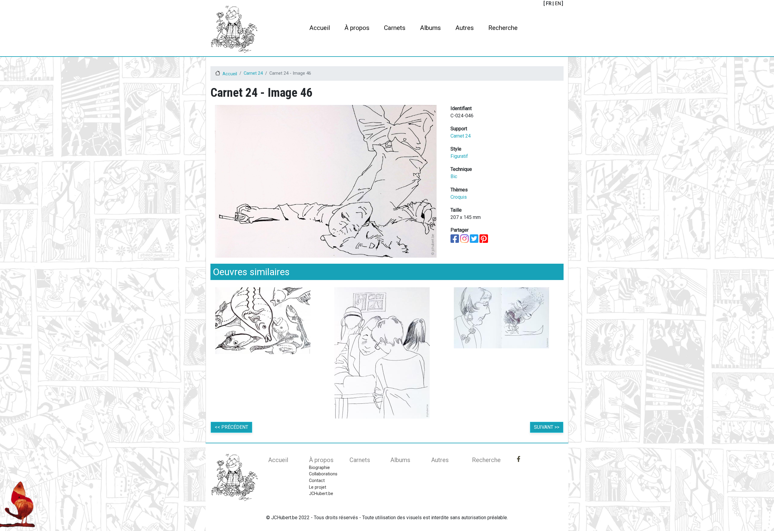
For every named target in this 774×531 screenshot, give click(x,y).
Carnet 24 (253, 73)
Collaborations (323, 474)
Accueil (319, 27)
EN (558, 3)
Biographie (319, 467)
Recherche (503, 27)
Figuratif (459, 156)
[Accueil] (234, 29)
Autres (464, 27)
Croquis (458, 197)
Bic (453, 176)
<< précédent (231, 427)
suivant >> (546, 427)
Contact (317, 480)
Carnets (394, 27)
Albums (430, 27)
